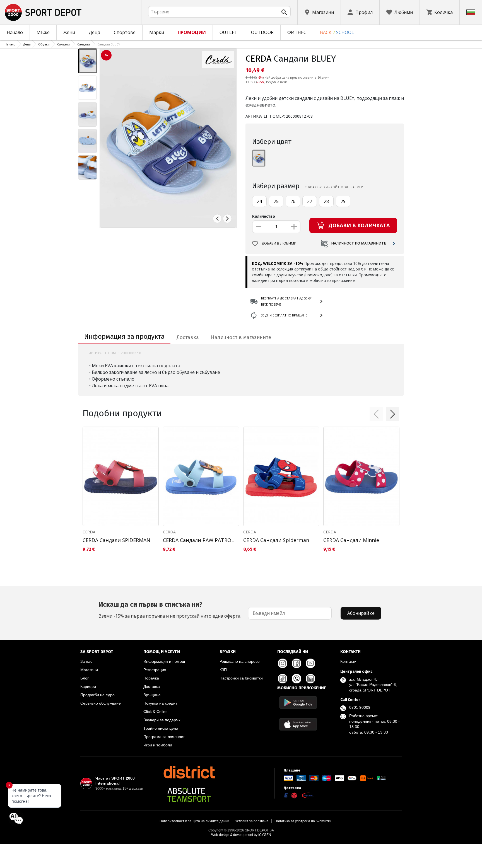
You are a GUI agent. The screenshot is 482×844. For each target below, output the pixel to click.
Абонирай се (361, 613)
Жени (69, 32)
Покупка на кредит (160, 703)
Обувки (44, 44)
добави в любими (279, 243)
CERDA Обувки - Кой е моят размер (334, 187)
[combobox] (219, 12)
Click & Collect (155, 711)
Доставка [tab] (188, 337)
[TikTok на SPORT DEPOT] (282, 678)
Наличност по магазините (358, 243)
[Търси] (284, 12)
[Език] (471, 12)
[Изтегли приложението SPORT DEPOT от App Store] (298, 724)
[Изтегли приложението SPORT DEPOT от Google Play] (298, 702)
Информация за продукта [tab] (124, 336)
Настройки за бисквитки (241, 678)
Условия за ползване (252, 821)
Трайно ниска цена (160, 728)
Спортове (125, 32)
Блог (84, 678)
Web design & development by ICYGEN (241, 835)
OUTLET (228, 32)
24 (259, 201)
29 (343, 201)
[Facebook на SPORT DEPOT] (296, 663)
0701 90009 (359, 707)
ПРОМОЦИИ (192, 32)
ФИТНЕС (296, 32)
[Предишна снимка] (217, 218)
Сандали (63, 44)
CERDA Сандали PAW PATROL (198, 540)
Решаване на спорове (240, 661)
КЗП (223, 670)
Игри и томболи (157, 745)
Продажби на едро (97, 695)
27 (309, 201)
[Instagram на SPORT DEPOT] (282, 663)
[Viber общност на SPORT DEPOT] (296, 678)
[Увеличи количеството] (294, 226)
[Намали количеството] (258, 226)
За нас (86, 661)
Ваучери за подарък (161, 720)
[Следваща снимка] (227, 218)
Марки (156, 32)
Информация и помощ (164, 661)
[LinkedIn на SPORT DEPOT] (310, 678)
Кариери (88, 686)
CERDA (258, 58)
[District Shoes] (189, 772)
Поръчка (151, 678)
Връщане (152, 695)
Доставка (151, 686)
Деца (94, 32)
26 (292, 201)
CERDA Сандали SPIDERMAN (116, 540)
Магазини (89, 670)
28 (326, 201)
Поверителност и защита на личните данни (194, 821)
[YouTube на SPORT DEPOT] (310, 663)
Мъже (43, 32)
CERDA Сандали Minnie (351, 540)
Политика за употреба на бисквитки (302, 821)
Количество (263, 216)
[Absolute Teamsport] (189, 795)
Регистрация (154, 670)
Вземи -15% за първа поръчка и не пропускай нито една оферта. (169, 610)
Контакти (348, 661)
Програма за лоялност (164, 736)
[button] (376, 414)
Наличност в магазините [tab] (241, 337)
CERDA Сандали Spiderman (276, 540)
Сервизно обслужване (100, 703)
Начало (15, 32)
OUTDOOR (262, 32)
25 (276, 201)
